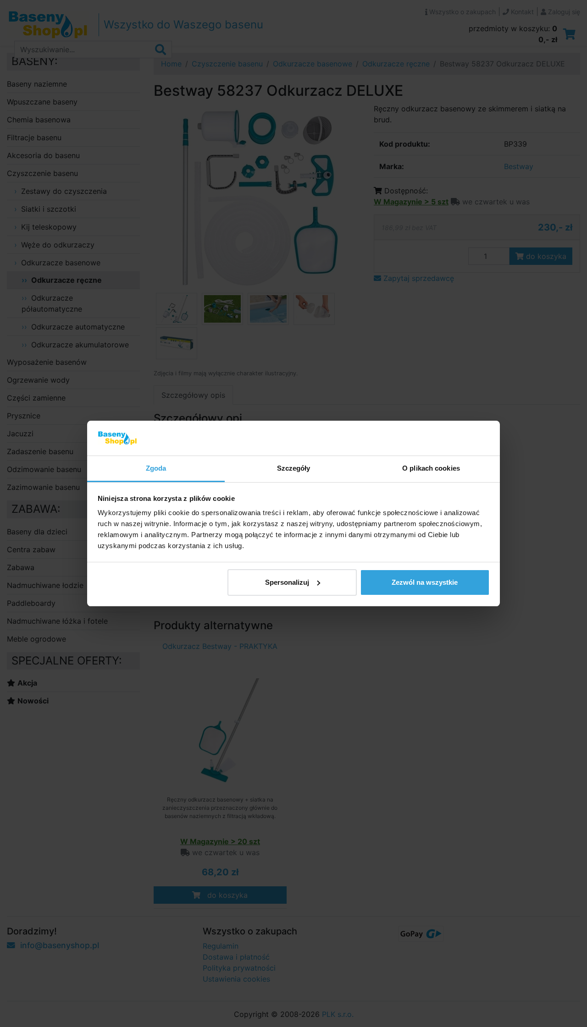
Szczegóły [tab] (293, 468)
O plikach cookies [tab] (431, 468)
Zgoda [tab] (156, 468)
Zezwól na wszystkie (425, 582)
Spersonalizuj (287, 582)
